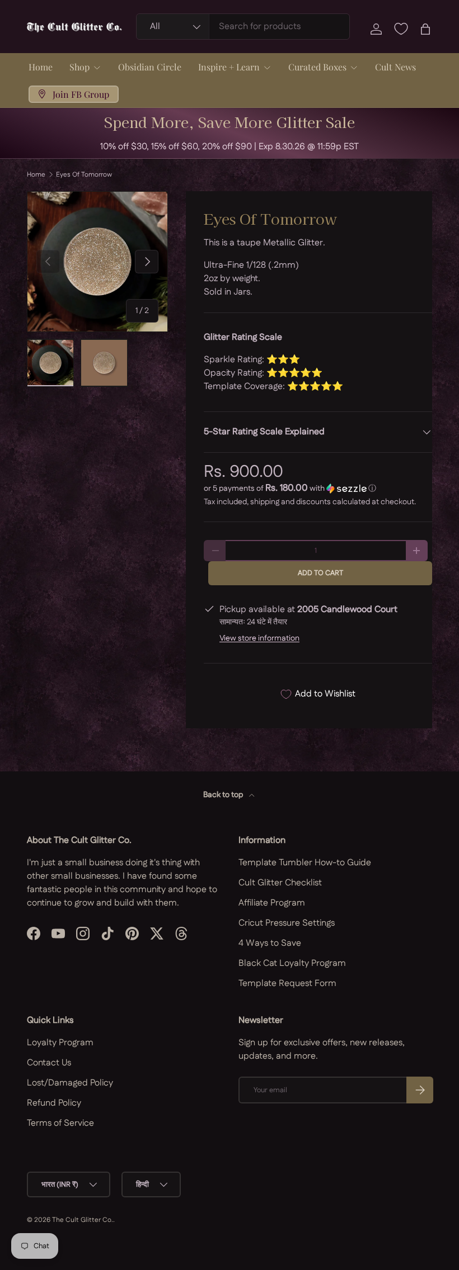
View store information (259, 638)
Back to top (224, 794)
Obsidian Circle (149, 67)
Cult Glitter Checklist (280, 882)
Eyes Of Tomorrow (84, 175)
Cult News (395, 67)
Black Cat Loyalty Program (292, 963)
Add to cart (320, 573)
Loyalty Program (60, 1042)
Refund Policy (54, 1103)
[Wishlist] (400, 29)
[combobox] (243, 26)
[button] (425, 29)
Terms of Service (60, 1123)
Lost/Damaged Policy (70, 1083)
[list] (97, 261)
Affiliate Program (271, 903)
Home (41, 67)
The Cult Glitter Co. (82, 1220)
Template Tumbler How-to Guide (304, 862)
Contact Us (49, 1062)
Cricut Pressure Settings (286, 923)
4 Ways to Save (269, 943)
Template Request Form (287, 983)
